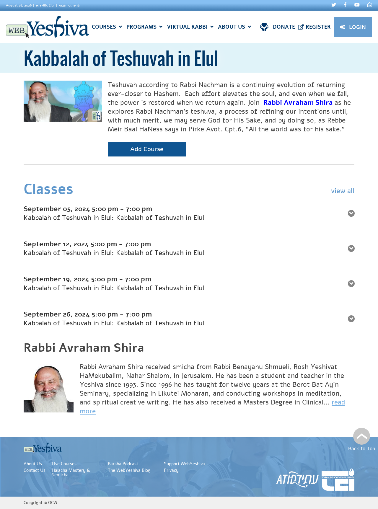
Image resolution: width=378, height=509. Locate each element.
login (357, 27)
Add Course (147, 149)
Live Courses (64, 464)
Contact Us (34, 470)
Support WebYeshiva (184, 464)
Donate (284, 26)
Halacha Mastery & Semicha (71, 472)
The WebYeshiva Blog (129, 470)
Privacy (171, 470)
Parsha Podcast (123, 464)
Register (318, 27)
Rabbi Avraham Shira (84, 348)
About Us (33, 464)
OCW (52, 502)
